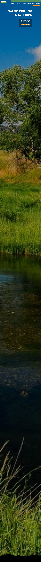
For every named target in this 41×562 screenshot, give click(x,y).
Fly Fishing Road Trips (34, 3)
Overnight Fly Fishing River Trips (18, 3)
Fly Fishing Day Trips (12, 3)
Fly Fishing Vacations (29, 3)
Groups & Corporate (38, 3)
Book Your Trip (25, 24)
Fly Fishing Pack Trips (25, 3)
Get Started (36, 5)
